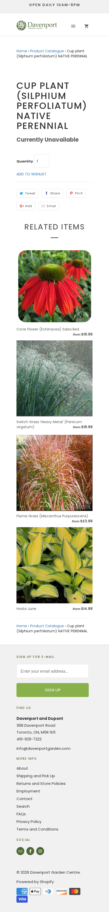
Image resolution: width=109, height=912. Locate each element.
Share (55, 193)
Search (23, 806)
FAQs (21, 814)
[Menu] (73, 26)
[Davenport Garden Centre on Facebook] (30, 851)
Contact (24, 798)
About (22, 768)
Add (28, 206)
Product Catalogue (47, 51)
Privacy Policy (28, 821)
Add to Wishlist (31, 174)
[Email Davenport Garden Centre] (20, 851)
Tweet (30, 193)
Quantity (24, 161)
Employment (28, 791)
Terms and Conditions (37, 829)
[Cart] (86, 26)
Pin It (78, 193)
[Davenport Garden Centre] (36, 26)
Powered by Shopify (35, 881)
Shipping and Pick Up (35, 775)
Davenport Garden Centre (55, 872)
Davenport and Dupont (39, 718)
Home (21, 51)
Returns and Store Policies (41, 783)
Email (51, 206)
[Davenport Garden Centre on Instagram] (40, 851)
